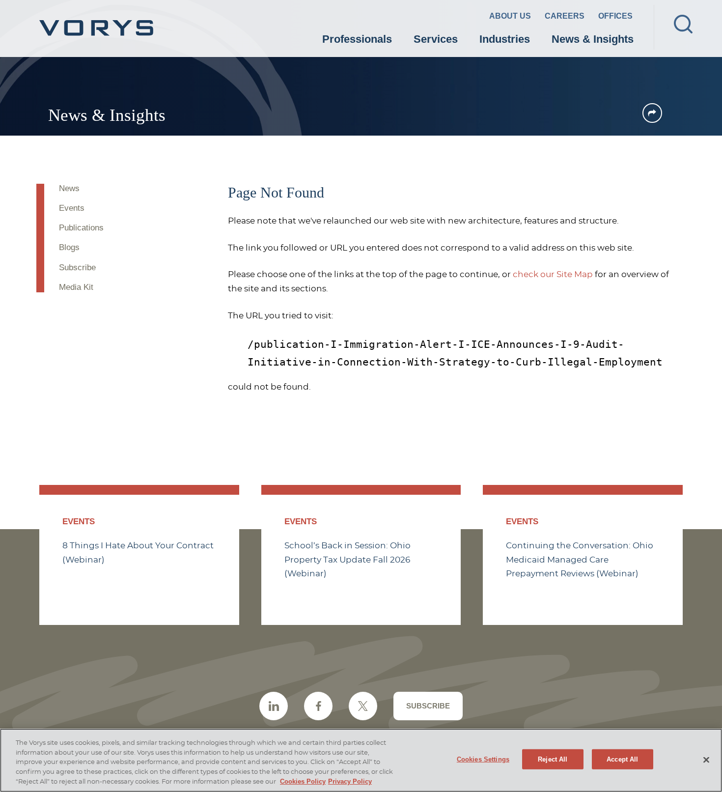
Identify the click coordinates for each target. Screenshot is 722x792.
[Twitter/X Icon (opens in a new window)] (363, 706)
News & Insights (593, 39)
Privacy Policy (350, 781)
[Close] (706, 759)
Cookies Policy (303, 781)
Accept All (622, 759)
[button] (652, 113)
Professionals (357, 39)
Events (71, 208)
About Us (510, 16)
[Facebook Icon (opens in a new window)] (318, 706)
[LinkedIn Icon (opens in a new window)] (273, 706)
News (69, 188)
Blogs (69, 247)
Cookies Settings (483, 759)
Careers (564, 16)
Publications (81, 227)
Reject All (552, 759)
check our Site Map (553, 275)
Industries (504, 39)
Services (436, 39)
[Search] (683, 24)
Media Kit (76, 287)
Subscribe (77, 267)
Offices (615, 16)
